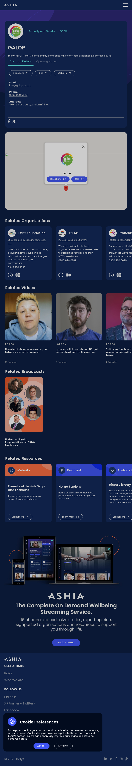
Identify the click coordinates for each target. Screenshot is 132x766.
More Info (63, 745)
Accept (41, 745)
